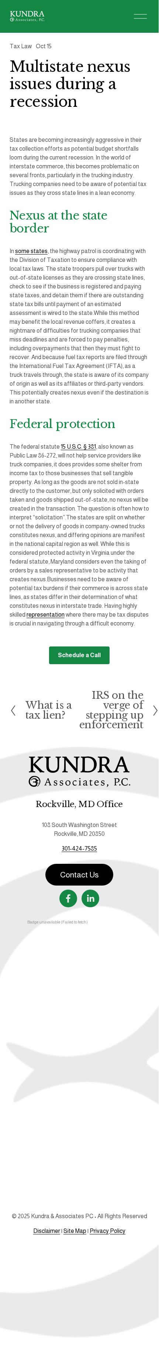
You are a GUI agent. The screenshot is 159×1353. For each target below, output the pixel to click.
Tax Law (21, 46)
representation (46, 614)
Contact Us (79, 874)
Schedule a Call (79, 655)
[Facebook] (68, 898)
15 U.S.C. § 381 (78, 447)
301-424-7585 (79, 848)
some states (31, 251)
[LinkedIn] (90, 898)
